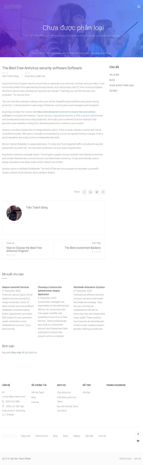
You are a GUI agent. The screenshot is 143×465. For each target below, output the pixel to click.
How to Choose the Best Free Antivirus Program (24, 249)
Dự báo (113, 90)
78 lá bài (114, 74)
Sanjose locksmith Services (15, 287)
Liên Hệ (35, 402)
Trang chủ (25, 436)
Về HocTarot (37, 392)
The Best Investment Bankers (83, 248)
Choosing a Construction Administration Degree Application (50, 291)
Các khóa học (64, 392)
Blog (112, 80)
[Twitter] (97, 192)
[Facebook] (84, 192)
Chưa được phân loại (35, 76)
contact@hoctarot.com (13, 396)
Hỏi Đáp (86, 392)
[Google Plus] (90, 192)
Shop (65, 436)
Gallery (76, 436)
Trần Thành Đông (10, 76)
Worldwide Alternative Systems (89, 287)
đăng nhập (16, 352)
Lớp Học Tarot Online (20, 458)
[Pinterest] (103, 192)
